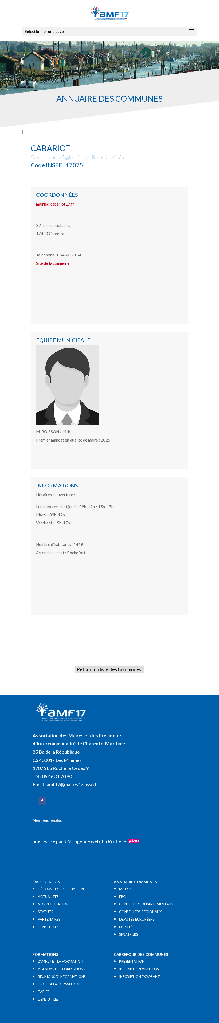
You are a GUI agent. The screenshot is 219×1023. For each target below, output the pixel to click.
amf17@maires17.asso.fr (73, 784)
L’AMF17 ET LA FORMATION (60, 961)
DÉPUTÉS (126, 927)
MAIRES (125, 889)
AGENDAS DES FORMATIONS (61, 969)
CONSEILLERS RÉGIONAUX (140, 912)
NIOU (68, 842)
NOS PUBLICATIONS (54, 904)
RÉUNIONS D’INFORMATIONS (62, 976)
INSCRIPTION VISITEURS (139, 969)
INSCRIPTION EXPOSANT (139, 976)
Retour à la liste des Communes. (109, 669)
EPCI (123, 896)
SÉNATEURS (128, 934)
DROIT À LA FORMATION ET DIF (64, 984)
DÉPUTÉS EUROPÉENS (137, 919)
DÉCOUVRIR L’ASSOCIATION (61, 889)
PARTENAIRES (49, 919)
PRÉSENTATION (131, 961)
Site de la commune (52, 263)
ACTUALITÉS (48, 896)
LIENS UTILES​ (48, 927)
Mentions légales (47, 820)
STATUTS (45, 912)
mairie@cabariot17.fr (55, 204)
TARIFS (43, 992)
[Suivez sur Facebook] (42, 801)
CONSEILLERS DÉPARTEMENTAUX (146, 904)
